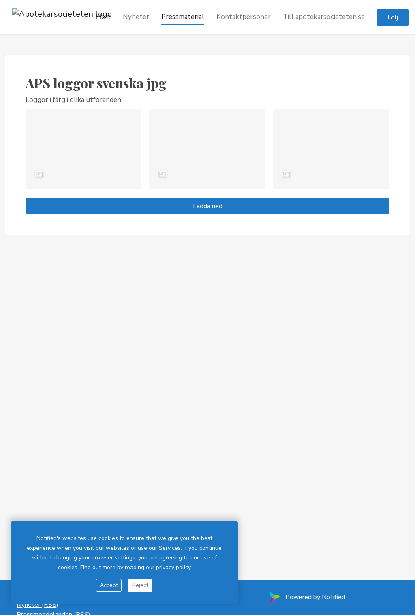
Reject (140, 585)
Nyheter (136, 16)
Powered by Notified (315, 597)
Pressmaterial (182, 16)
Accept (109, 585)
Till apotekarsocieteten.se (324, 16)
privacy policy (173, 567)
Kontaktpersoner (243, 16)
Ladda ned (207, 206)
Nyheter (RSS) (37, 604)
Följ (392, 17)
